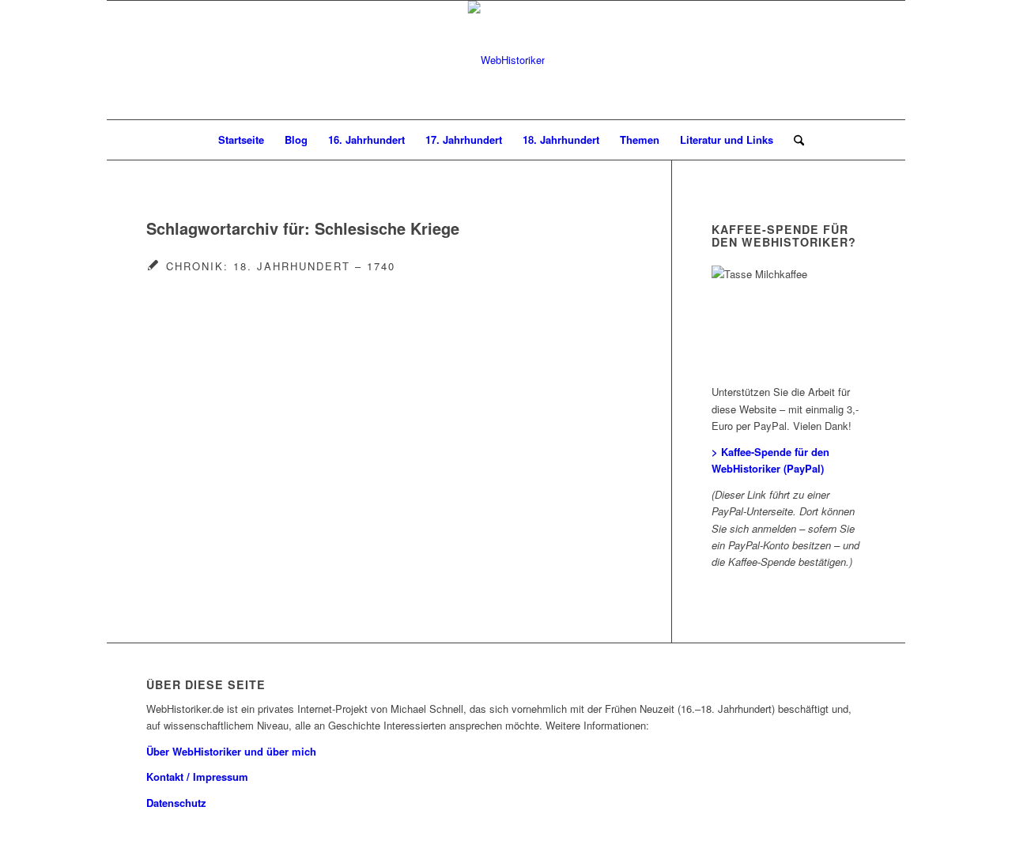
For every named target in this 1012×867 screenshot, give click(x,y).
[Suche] (794, 140)
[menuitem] (241, 140)
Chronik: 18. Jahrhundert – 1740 (280, 265)
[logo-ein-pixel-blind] (506, 60)
